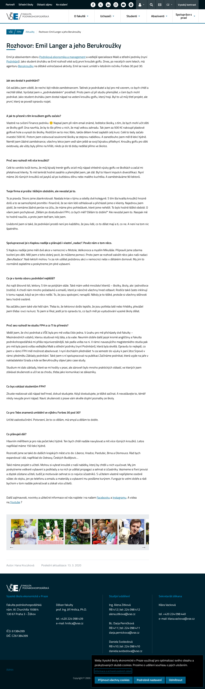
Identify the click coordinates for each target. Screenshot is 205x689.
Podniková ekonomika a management (62, 57)
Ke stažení (61, 4)
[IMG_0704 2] (131, 531)
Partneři (10, 4)
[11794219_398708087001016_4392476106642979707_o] (50, 531)
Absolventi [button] (157, 16)
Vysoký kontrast (187, 5)
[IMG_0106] (104, 531)
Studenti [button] (132, 16)
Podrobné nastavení (149, 680)
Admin (9, 669)
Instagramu (119, 497)
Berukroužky (26, 66)
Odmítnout (175, 680)
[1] (23, 531)
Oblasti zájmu (44, 4)
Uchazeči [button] (105, 16)
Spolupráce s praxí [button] (184, 16)
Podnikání (12, 61)
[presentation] (11, 547)
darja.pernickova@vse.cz (124, 632)
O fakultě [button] (79, 16)
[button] (93, 4)
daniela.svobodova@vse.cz (125, 651)
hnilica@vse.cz (74, 623)
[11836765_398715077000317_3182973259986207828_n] (77, 531)
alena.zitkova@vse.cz (122, 614)
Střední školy (26, 4)
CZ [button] (168, 5)
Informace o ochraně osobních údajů (113, 671)
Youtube (14, 502)
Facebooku (103, 497)
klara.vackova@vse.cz (181, 618)
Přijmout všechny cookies (113, 680)
